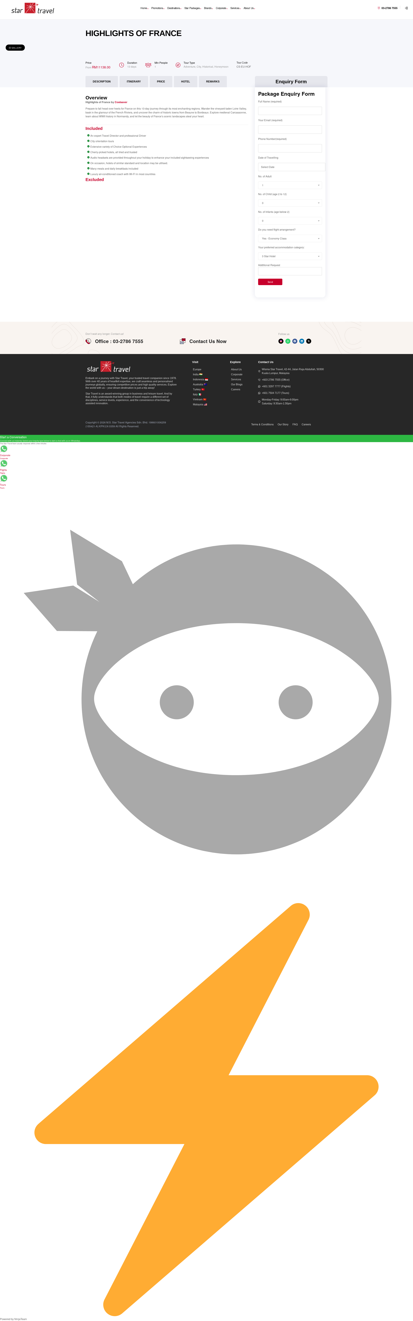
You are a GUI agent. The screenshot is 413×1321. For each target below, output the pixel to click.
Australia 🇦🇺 (200, 384)
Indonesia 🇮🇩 (200, 379)
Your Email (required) (270, 120)
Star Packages (192, 8)
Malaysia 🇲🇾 (200, 404)
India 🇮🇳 (197, 374)
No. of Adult (265, 176)
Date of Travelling (268, 157)
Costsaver (121, 102)
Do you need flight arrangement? (277, 229)
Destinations (173, 8)
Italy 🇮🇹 (197, 394)
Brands (208, 8)
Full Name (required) (270, 101)
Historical (207, 66)
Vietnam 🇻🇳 (199, 399)
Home (144, 8)
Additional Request (269, 265)
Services (234, 8)
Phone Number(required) (272, 139)
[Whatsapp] (288, 341)
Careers (235, 389)
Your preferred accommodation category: (281, 247)
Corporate (221, 8)
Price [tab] (161, 81)
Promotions (157, 8)
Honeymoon (221, 66)
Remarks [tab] (213, 81)
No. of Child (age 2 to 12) (272, 194)
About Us (249, 8)
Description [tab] (102, 81)
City (199, 66)
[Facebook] (294, 341)
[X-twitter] (308, 341)
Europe (197, 369)
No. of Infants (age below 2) (273, 212)
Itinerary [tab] (134, 81)
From (89, 67)
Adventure (189, 66)
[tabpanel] (167, 137)
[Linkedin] (301, 341)
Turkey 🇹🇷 (199, 389)
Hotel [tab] (185, 81)
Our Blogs (236, 384)
